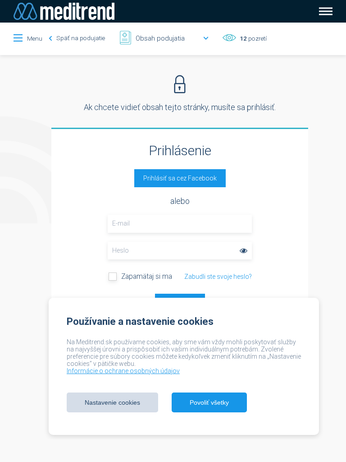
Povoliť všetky (209, 402)
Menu (34, 38)
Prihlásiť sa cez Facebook (180, 178)
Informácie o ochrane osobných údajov (123, 370)
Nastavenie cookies (112, 402)
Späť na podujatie (80, 38)
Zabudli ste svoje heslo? (218, 276)
